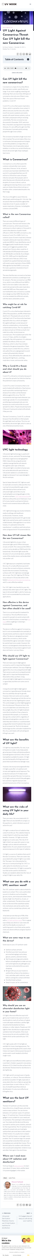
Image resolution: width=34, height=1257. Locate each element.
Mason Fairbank (8, 47)
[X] (20, 54)
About (5, 1178)
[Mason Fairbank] (7, 1185)
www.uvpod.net (19, 1166)
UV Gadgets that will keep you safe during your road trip (25, 1217)
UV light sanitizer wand (14, 920)
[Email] (23, 54)
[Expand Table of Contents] (28, 59)
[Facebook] (17, 54)
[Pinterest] (27, 54)
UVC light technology (22, 496)
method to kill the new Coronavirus (18, 580)
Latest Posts (12, 1178)
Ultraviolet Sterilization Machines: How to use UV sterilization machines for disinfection (8, 1221)
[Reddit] (30, 54)
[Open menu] (30, 4)
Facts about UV (7, 27)
